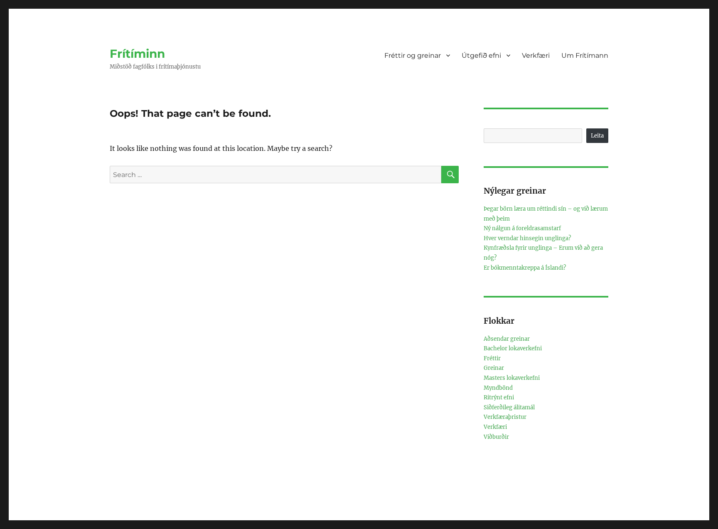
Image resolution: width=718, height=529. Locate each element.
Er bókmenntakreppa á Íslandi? (525, 267)
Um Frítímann (584, 55)
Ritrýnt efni (499, 397)
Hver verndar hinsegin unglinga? (527, 238)
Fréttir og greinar (412, 55)
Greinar (494, 368)
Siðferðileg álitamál (509, 407)
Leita (597, 135)
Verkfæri (536, 55)
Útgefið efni (481, 55)
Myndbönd (498, 387)
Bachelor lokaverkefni (513, 348)
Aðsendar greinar (507, 338)
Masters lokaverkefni (512, 377)
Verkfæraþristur (505, 417)
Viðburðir (496, 436)
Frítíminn (137, 54)
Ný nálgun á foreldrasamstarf (522, 228)
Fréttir (492, 358)
